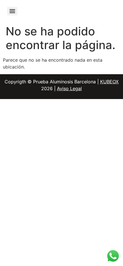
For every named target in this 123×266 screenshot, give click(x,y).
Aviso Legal (69, 88)
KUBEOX (109, 81)
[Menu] (12, 11)
